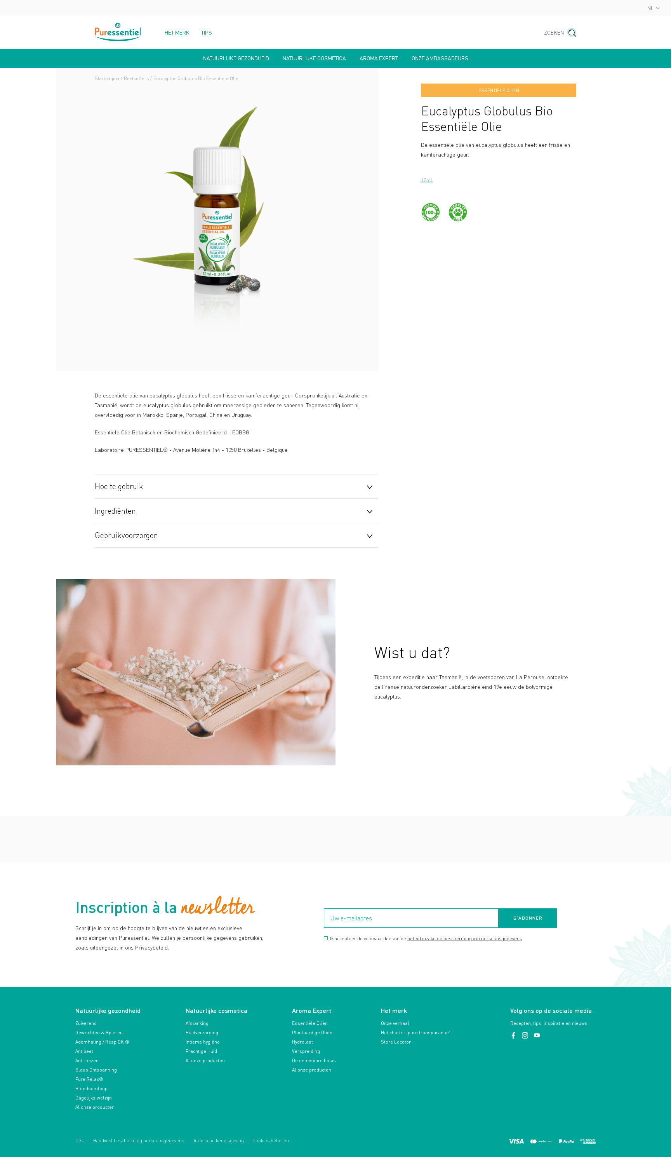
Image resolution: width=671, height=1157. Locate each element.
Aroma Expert (379, 58)
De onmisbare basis (314, 1060)
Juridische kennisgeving (218, 1140)
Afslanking (197, 1023)
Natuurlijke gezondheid (236, 58)
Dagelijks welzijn (93, 1098)
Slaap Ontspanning (96, 1070)
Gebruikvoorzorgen (126, 535)
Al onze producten (95, 1107)
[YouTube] (537, 1036)
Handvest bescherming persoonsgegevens (138, 1140)
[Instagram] (526, 1036)
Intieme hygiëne (203, 1042)
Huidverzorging (202, 1032)
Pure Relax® (89, 1079)
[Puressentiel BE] (118, 32)
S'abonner (527, 918)
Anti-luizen (87, 1060)
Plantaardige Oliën (312, 1032)
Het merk (177, 33)
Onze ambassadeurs (440, 58)
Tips (206, 33)
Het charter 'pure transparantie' (415, 1032)
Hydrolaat (302, 1042)
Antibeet (84, 1051)
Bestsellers (136, 78)
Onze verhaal (395, 1023)
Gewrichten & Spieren (99, 1032)
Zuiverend (86, 1023)
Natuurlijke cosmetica (314, 58)
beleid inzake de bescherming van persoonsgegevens (464, 938)
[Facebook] (514, 1036)
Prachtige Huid (201, 1051)
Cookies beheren (270, 1140)
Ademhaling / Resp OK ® (102, 1042)
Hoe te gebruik (119, 486)
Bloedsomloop (91, 1088)
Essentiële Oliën (310, 1023)
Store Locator (396, 1042)
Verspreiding (306, 1051)
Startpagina (107, 78)
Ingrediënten (115, 510)
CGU (80, 1140)
